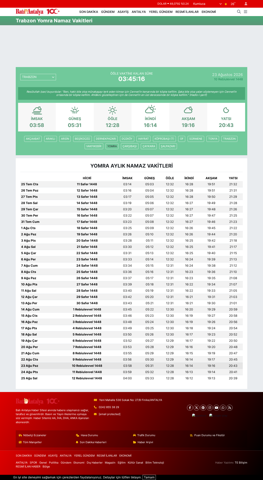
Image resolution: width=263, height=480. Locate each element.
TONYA (212, 138)
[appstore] (199, 416)
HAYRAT (143, 138)
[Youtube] (216, 408)
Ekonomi (79, 462)
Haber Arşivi (145, 442)
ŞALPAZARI (168, 146)
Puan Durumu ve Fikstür (209, 435)
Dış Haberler (95, 462)
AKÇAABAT (33, 138)
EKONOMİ (209, 12)
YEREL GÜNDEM (160, 12)
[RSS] (230, 408)
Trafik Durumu (146, 435)
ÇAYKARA (149, 146)
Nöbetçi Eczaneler (34, 435)
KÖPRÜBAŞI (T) (164, 138)
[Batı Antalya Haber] (38, 11)
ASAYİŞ (123, 12)
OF (182, 138)
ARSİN (65, 138)
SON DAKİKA (88, 12)
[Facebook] (190, 408)
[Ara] (239, 12)
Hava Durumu (89, 435)
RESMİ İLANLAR (187, 12)
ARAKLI (50, 138)
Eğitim (122, 462)
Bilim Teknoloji (154, 462)
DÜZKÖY (127, 138)
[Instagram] (210, 408)
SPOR (33, 462)
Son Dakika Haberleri (93, 442)
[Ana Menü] (245, 12)
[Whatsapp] (223, 408)
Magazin (110, 462)
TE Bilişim (241, 462)
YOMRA (112, 146)
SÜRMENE (195, 138)
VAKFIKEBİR (93, 146)
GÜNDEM (108, 12)
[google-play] (218, 416)
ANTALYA (139, 12)
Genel (43, 462)
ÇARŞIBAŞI (130, 146)
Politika (53, 462)
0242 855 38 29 (109, 407)
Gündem (66, 462)
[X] (196, 408)
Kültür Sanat (135, 462)
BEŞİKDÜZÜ (82, 138)
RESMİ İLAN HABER (28, 466)
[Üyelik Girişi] (244, 4)
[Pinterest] (203, 408)
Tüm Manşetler (32, 442)
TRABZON (229, 138)
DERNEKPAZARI (106, 138)
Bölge (46, 466)
